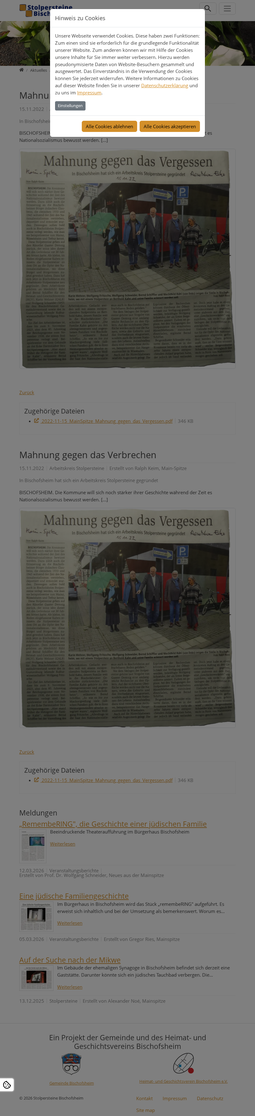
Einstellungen (70, 105)
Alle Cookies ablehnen (109, 126)
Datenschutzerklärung (164, 85)
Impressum (89, 92)
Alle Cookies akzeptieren (170, 126)
